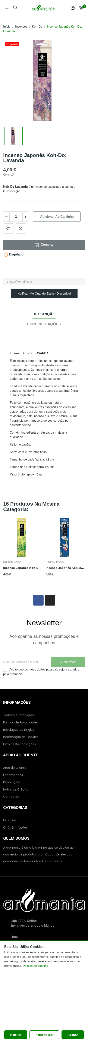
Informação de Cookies (20, 737)
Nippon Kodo (12, 562)
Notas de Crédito (15, 789)
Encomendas (13, 775)
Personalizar (44, 1034)
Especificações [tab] (44, 324)
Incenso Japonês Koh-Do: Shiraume (65, 567)
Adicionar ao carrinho (57, 216)
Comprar (47, 244)
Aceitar (72, 1034)
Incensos (9, 820)
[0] (81, 8)
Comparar (21, 228)
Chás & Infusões (15, 827)
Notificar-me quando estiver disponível (44, 293)
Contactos (11, 797)
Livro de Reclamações (19, 744)
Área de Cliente (14, 768)
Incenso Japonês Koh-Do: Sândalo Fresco (23, 567)
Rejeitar (15, 1034)
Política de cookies (35, 965)
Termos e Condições (18, 715)
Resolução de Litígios (18, 730)
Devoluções (12, 782)
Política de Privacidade (20, 722)
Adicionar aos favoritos (8, 228)
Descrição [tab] (44, 314)
